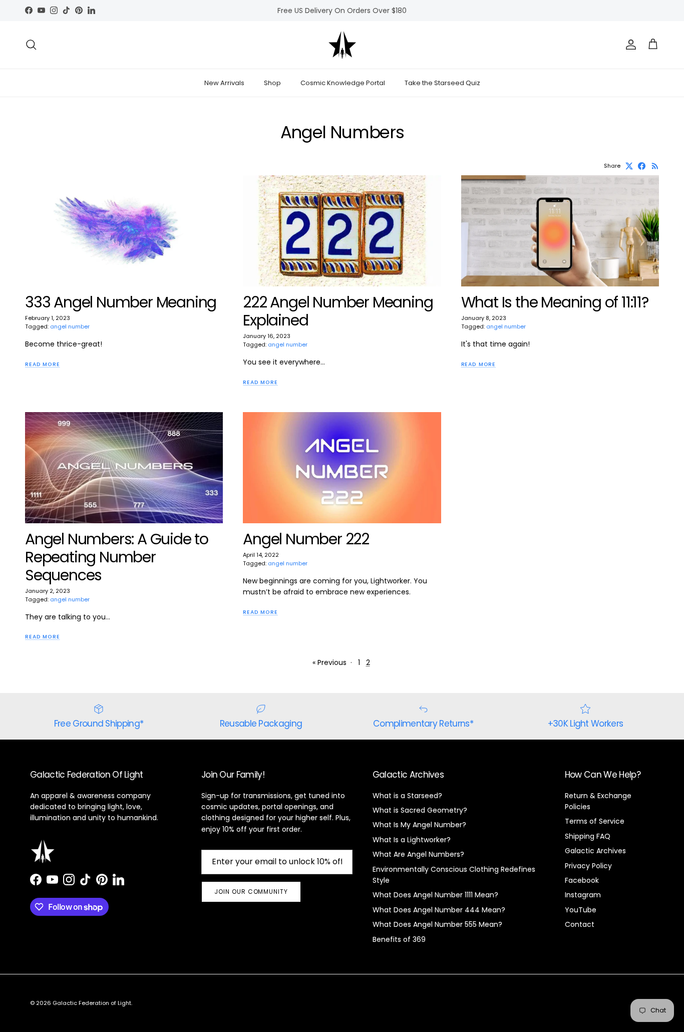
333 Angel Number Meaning (120, 302)
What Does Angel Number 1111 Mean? (435, 895)
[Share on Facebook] (641, 166)
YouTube (580, 910)
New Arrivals (224, 83)
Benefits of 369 (399, 939)
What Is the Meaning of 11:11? (554, 302)
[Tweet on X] (629, 166)
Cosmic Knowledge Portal (342, 83)
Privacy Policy (588, 866)
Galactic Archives (595, 851)
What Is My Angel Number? (419, 825)
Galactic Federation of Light (92, 1003)
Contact (579, 924)
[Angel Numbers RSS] (655, 166)
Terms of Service (594, 821)
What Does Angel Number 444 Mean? (439, 910)
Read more (42, 364)
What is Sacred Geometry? (420, 810)
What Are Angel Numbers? (418, 854)
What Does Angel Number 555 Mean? (437, 924)
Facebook (582, 880)
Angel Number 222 (306, 539)
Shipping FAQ (587, 836)
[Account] (629, 45)
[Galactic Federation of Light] (342, 45)
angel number (70, 326)
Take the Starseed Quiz (442, 83)
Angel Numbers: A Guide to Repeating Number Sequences (116, 557)
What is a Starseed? (407, 796)
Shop (272, 83)
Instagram (583, 895)
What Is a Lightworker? (412, 840)
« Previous (329, 662)
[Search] (31, 45)
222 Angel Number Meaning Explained (338, 311)
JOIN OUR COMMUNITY (251, 891)
